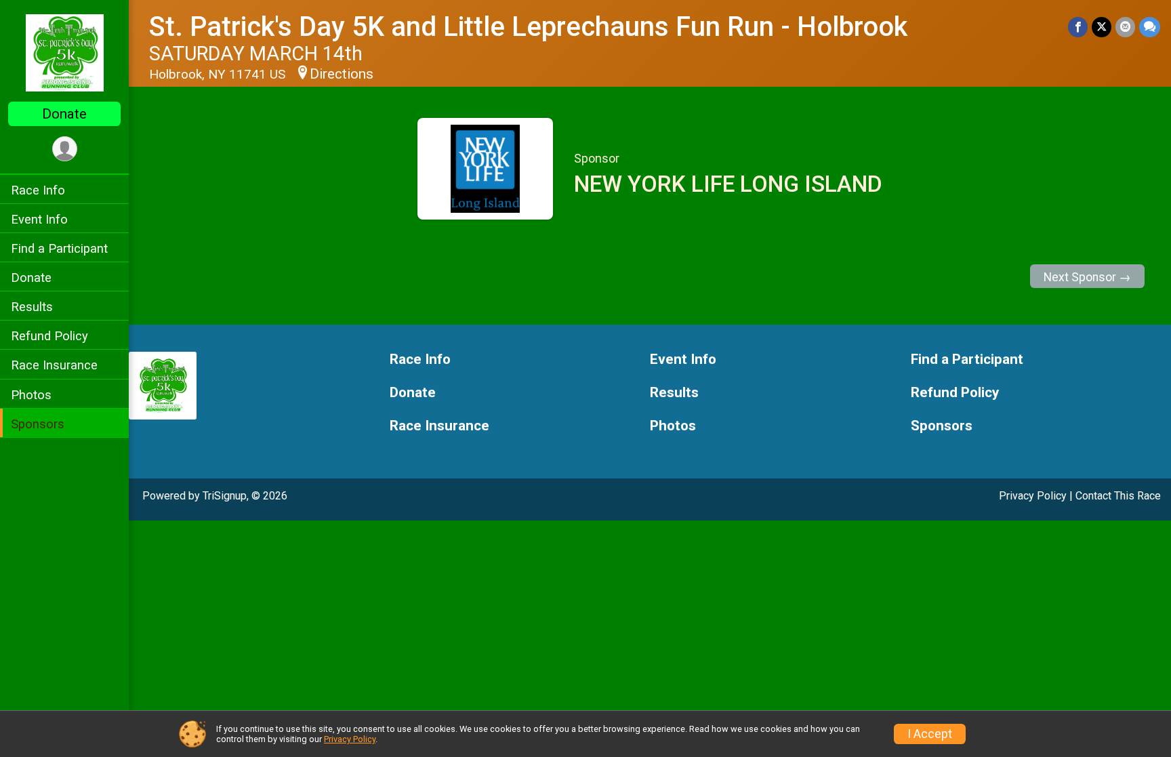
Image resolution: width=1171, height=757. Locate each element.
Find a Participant (59, 248)
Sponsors (37, 424)
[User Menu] (64, 148)
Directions (341, 74)
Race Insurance (54, 365)
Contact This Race (1118, 495)
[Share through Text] (1149, 27)
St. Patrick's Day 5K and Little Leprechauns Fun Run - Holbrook (528, 27)
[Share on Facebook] (1078, 27)
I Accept (929, 734)
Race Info (38, 190)
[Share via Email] (1125, 27)
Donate (64, 114)
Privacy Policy (1033, 495)
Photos (31, 395)
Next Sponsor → (1087, 277)
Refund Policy (49, 336)
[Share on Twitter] (1101, 27)
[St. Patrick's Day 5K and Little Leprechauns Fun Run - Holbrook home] (65, 52)
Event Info (39, 219)
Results (32, 307)
